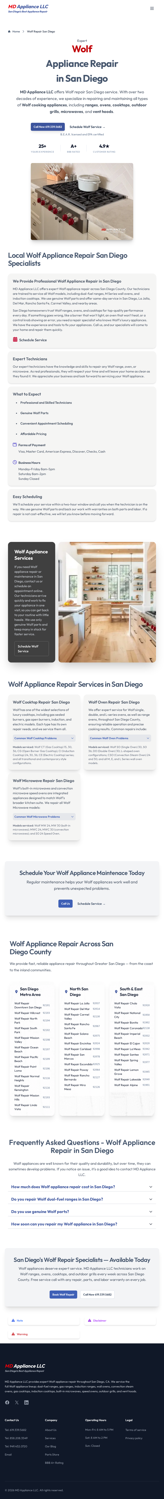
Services (50, 1438)
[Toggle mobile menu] (152, 8)
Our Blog (50, 1446)
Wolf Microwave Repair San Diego (43, 780)
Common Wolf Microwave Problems (37, 816)
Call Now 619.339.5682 (48, 127)
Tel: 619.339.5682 (15, 1430)
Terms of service (135, 1430)
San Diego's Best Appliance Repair (24, 1370)
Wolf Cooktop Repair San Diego (41, 702)
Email (8, 1454)
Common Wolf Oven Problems (109, 738)
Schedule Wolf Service (87, 127)
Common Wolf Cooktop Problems (35, 738)
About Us (50, 1430)
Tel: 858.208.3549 (16, 1438)
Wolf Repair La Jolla (76, 1003)
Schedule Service (33, 340)
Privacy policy (133, 1438)
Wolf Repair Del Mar (77, 1009)
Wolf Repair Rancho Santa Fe (76, 1026)
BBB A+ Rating (54, 1463)
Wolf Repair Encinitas (77, 1043)
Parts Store (52, 1454)
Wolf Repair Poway (76, 1070)
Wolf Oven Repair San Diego (114, 702)
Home (16, 31)
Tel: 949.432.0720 (16, 1446)
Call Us (65, 903)
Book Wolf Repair (63, 1294)
